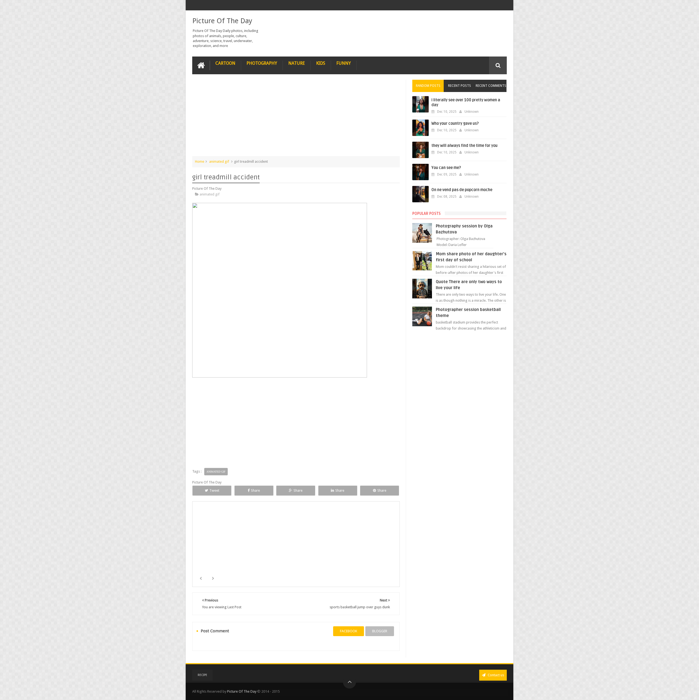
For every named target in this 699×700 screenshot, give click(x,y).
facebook (348, 631)
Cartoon (225, 63)
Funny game (364, 552)
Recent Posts (459, 86)
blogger (379, 631)
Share (255, 490)
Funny (343, 63)
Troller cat (296, 552)
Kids (320, 63)
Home (199, 161)
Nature (296, 63)
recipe (202, 675)
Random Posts (428, 86)
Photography (262, 63)
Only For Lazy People (228, 552)
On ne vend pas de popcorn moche (461, 190)
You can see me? (446, 167)
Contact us (495, 675)
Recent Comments (491, 86)
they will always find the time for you (464, 145)
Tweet (214, 490)
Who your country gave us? (455, 123)
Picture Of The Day (222, 21)
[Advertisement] (296, 118)
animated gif (219, 161)
